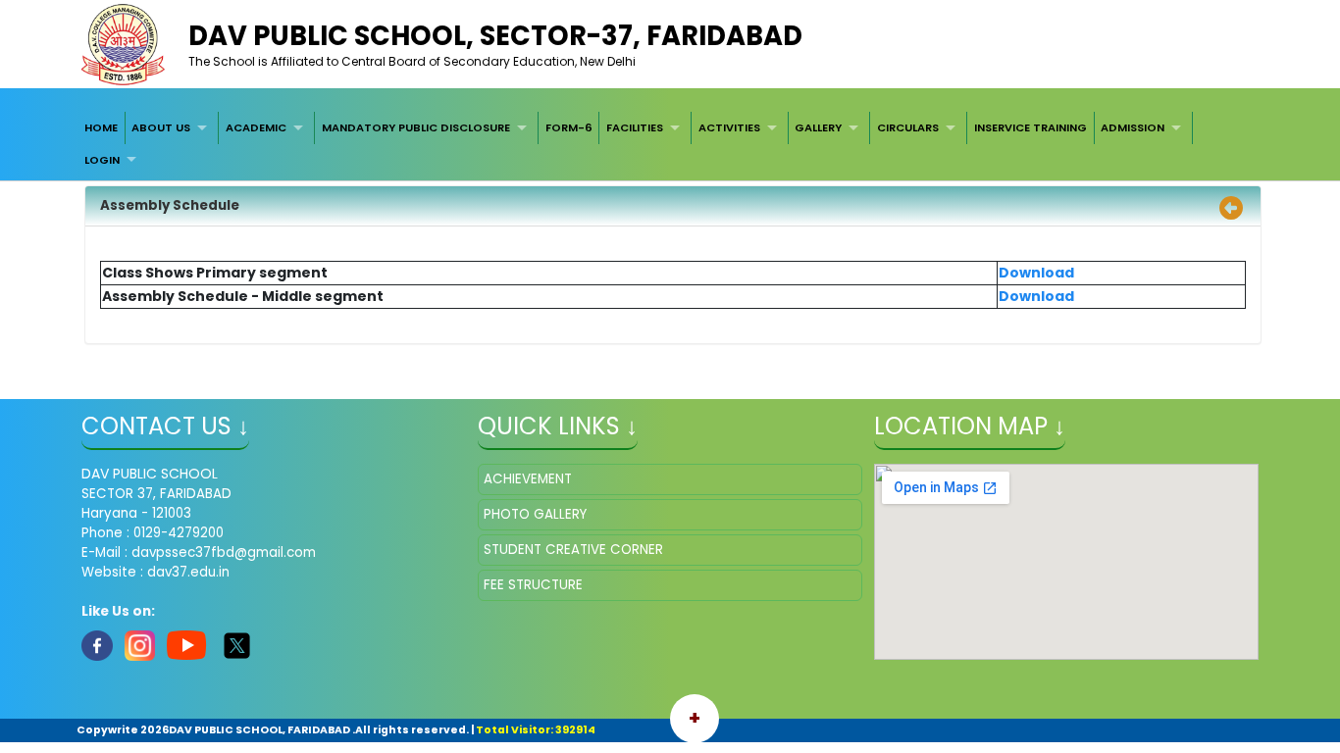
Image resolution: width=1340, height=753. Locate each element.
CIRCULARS (908, 127)
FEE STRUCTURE (533, 585)
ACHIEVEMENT (528, 479)
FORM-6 (569, 127)
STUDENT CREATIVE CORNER (573, 549)
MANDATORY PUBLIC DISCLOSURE (416, 127)
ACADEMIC (256, 127)
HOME (101, 127)
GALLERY (818, 127)
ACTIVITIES (729, 127)
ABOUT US (160, 127)
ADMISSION (1132, 127)
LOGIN (102, 160)
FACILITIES (634, 127)
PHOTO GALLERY (535, 514)
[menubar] (669, 144)
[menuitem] (101, 127)
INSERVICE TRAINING (1030, 127)
